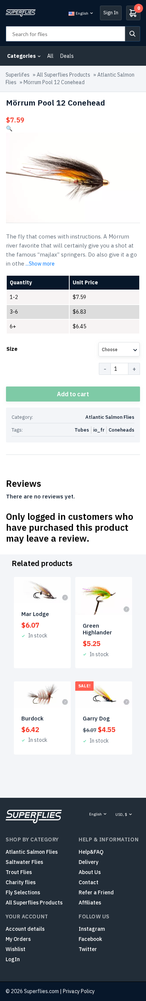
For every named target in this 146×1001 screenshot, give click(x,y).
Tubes (81, 430)
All (50, 56)
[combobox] (119, 349)
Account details (25, 929)
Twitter (88, 949)
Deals (67, 56)
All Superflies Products (63, 74)
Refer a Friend (96, 892)
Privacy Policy (79, 991)
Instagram (92, 929)
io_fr (98, 430)
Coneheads (121, 430)
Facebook (90, 939)
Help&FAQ (91, 852)
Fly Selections (23, 892)
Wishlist (15, 949)
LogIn (13, 959)
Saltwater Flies (24, 862)
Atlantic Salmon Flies (109, 417)
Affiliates (90, 902)
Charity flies (21, 882)
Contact (88, 882)
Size (12, 349)
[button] (9, 128)
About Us (90, 872)
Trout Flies (19, 872)
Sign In (110, 12)
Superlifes (18, 74)
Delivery (88, 862)
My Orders (18, 939)
